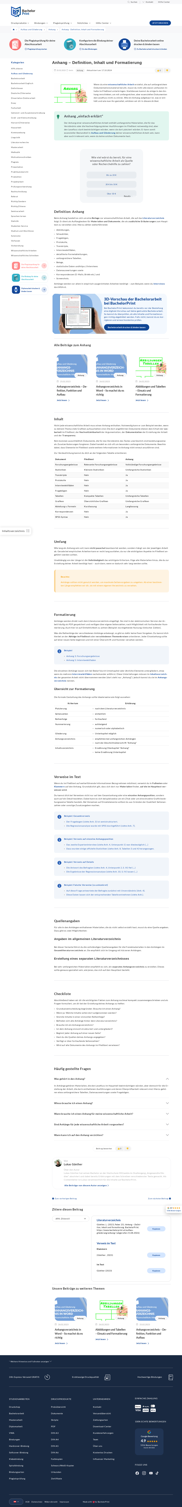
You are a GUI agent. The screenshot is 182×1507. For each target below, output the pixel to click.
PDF (53, 1426)
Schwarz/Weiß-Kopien (62, 1465)
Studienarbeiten (19, 1399)
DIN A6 (55, 1452)
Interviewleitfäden (82, 674)
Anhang (80, 70)
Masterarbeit (17, 147)
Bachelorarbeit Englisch (22, 83)
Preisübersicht (58, 1407)
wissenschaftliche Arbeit (121, 84)
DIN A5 (55, 1446)
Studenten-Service (19, 226)
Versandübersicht (102, 1413)
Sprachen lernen (18, 216)
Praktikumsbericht (19, 172)
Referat (14, 196)
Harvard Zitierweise (20, 123)
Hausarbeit (16, 127)
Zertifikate (56, 1478)
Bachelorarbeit (18, 78)
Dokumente (57, 1413)
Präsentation (17, 167)
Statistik (15, 221)
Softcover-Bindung (18, 1452)
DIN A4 (55, 1439)
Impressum (64, 1502)
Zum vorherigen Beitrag (66, 1198)
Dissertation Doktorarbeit (23, 98)
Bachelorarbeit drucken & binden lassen (126, 327)
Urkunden (56, 1472)
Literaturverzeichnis (153, 218)
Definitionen (17, 88)
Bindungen (39, 23)
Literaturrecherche (20, 142)
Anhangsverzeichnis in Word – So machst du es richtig (110, 390)
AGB (27, 1502)
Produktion (16, 177)
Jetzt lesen (62, 400)
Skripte (54, 1420)
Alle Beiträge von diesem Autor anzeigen (85, 1185)
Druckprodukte (19, 23)
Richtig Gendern (18, 201)
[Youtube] (151, 1473)
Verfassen (15, 241)
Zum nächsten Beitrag (158, 1198)
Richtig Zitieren (18, 206)
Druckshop (14, 1407)
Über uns (97, 1446)
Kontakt (149, 2)
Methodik (15, 152)
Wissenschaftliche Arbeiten (24, 250)
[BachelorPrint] (23, 16)
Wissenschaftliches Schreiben (25, 255)
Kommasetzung (18, 132)
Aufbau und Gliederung (22, 73)
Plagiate (15, 162)
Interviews (159, 283)
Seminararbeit (17, 211)
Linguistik (15, 137)
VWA (11, 1433)
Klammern (59, 786)
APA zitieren (17, 68)
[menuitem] (15, 1502)
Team (95, 1439)
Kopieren (156, 1229)
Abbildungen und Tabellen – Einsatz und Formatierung (151, 390)
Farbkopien (57, 1459)
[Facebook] (137, 1473)
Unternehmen (101, 1399)
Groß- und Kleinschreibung (23, 118)
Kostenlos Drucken (102, 1452)
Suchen (134, 2)
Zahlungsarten (100, 1420)
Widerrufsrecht (51, 1502)
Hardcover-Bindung (19, 1446)
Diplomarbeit (16, 1426)
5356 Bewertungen (149, 1445)
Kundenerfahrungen (103, 1433)
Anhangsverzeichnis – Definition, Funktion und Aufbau (72, 390)
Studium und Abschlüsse (22, 231)
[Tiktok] (157, 1473)
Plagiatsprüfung (61, 23)
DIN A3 (55, 1433)
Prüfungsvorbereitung (21, 186)
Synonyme (15, 236)
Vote (135, 196)
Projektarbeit (17, 182)
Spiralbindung (16, 1465)
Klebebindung (16, 1459)
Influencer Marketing (103, 1459)
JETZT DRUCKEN (160, 23)
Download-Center (102, 1426)
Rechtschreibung (19, 191)
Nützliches (82, 23)
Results (127, 196)
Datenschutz (36, 1502)
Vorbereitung (17, 245)
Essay (13, 103)
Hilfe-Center (164, 2)
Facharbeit (16, 108)
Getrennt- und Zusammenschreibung (28, 113)
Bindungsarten (16, 1472)
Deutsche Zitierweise (21, 93)
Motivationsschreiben (21, 157)
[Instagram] (144, 1473)
